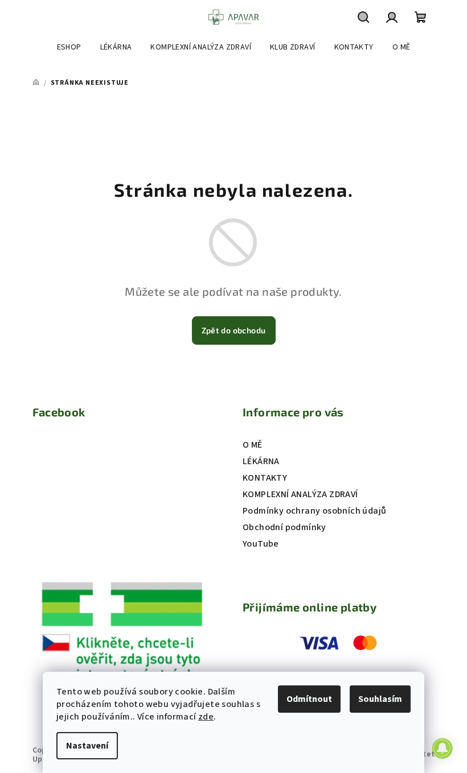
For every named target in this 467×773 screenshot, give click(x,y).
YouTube (261, 544)
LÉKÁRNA (261, 461)
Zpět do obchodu (234, 330)
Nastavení (87, 745)
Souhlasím (380, 699)
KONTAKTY (265, 478)
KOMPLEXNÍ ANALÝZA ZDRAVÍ (300, 494)
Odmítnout (309, 699)
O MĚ (253, 445)
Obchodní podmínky (284, 527)
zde (206, 716)
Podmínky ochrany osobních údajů (314, 511)
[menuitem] (69, 47)
